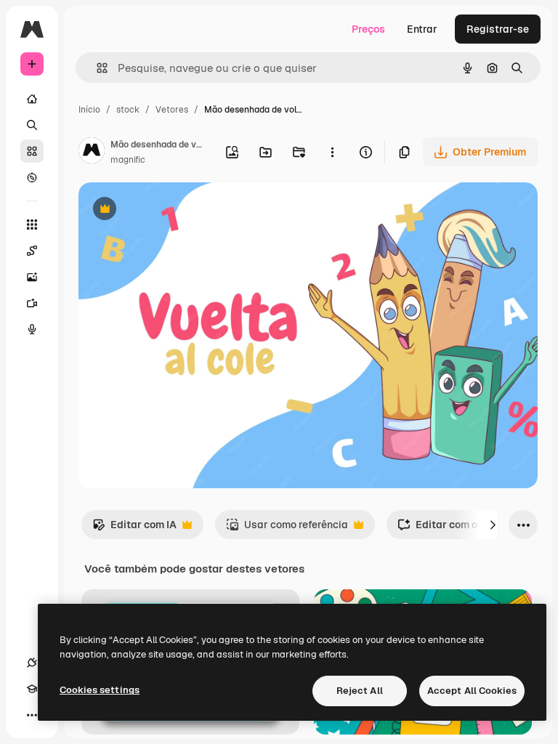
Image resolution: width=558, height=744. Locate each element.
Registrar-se (497, 29)
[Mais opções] (332, 151)
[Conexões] (32, 662)
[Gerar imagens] (32, 276)
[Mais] (32, 715)
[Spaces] (32, 250)
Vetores (171, 110)
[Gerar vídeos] (32, 303)
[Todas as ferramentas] (32, 224)
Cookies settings (100, 690)
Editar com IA (134, 528)
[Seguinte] (493, 524)
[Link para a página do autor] (91, 152)
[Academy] (32, 688)
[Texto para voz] (32, 329)
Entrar (422, 29)
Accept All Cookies (472, 690)
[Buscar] (32, 125)
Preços (368, 29)
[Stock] (32, 151)
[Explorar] (32, 177)
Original (171, 210)
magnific (127, 160)
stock (128, 110)
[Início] (32, 98)
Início (89, 110)
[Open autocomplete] (96, 67)
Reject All (359, 690)
